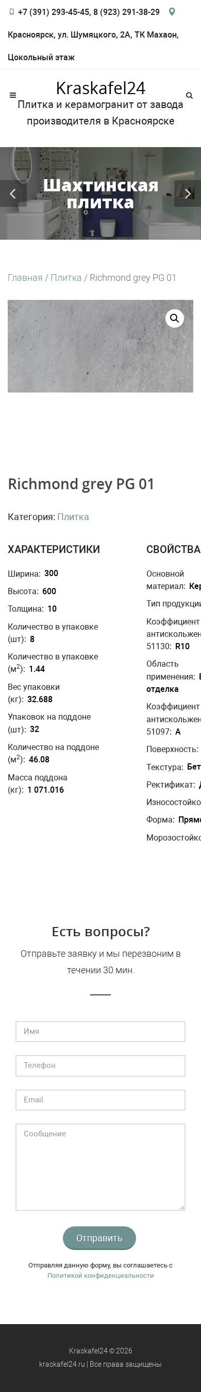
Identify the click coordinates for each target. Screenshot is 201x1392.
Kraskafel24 (100, 88)
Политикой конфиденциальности (100, 1275)
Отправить (99, 1238)
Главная (25, 277)
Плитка (66, 277)
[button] (174, 318)
